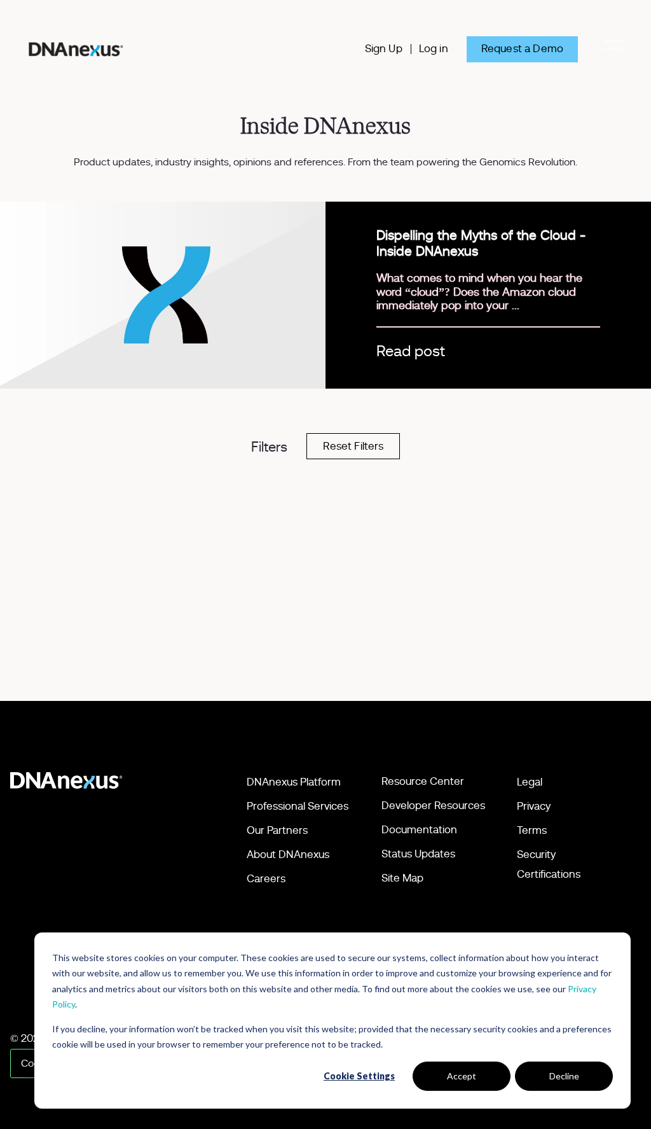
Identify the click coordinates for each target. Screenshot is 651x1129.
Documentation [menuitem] (419, 829)
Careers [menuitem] (266, 878)
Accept (461, 1075)
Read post (410, 351)
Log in (433, 48)
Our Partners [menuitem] (277, 830)
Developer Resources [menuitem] (433, 805)
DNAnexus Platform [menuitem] (294, 782)
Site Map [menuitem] (402, 878)
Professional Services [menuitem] (297, 806)
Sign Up (383, 48)
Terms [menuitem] (532, 830)
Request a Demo (522, 48)
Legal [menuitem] (529, 782)
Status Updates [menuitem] (418, 853)
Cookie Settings (359, 1075)
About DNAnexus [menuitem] (288, 854)
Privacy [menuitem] (534, 806)
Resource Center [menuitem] (422, 781)
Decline (564, 1075)
